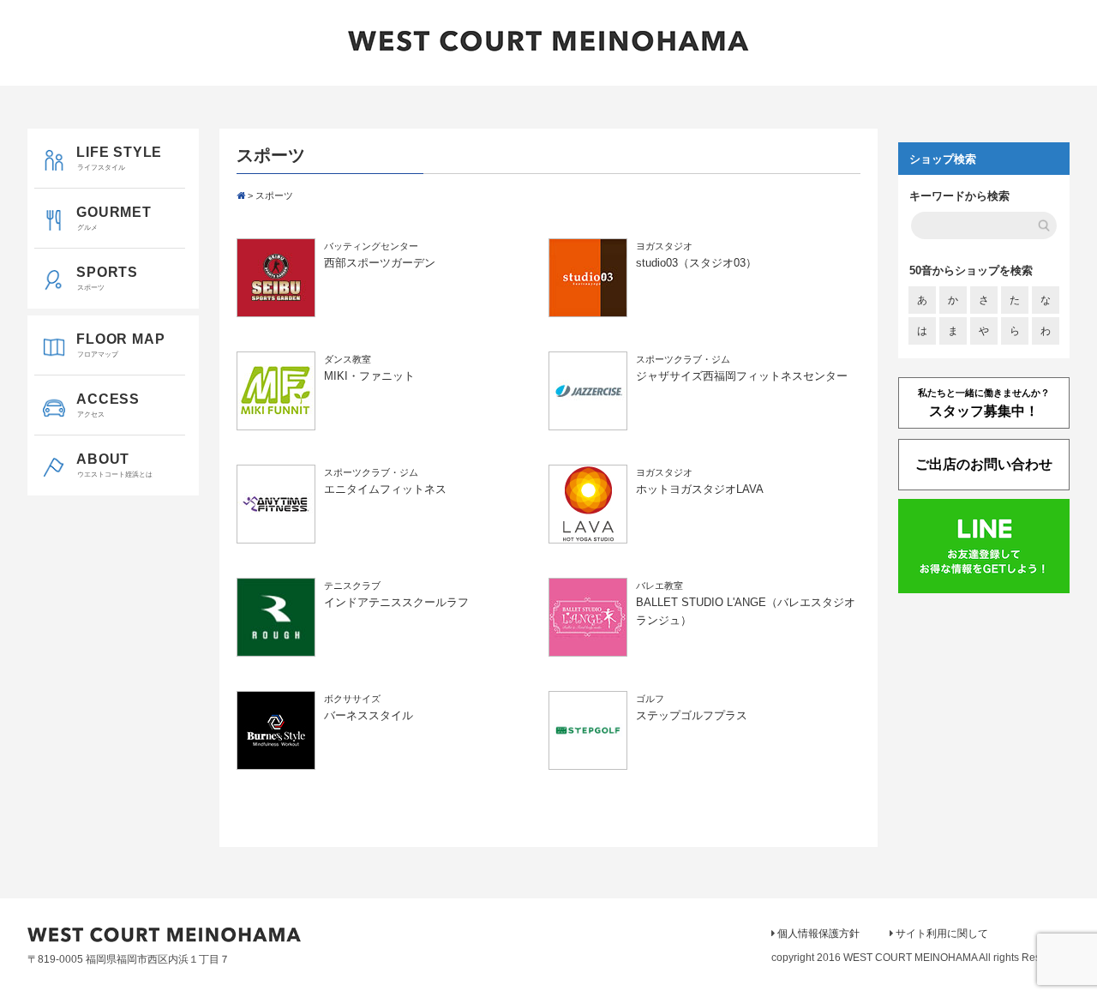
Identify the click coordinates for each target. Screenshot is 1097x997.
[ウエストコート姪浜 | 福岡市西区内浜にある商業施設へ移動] (241, 195)
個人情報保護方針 (818, 934)
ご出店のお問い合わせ (983, 464)
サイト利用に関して (942, 934)
